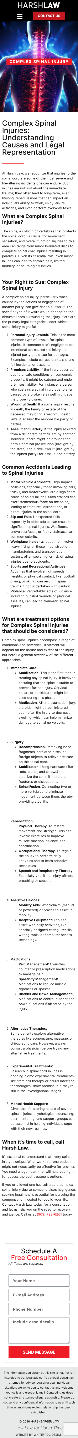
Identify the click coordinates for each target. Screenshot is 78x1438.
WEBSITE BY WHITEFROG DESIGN (39, 1434)
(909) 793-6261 (49, 1214)
